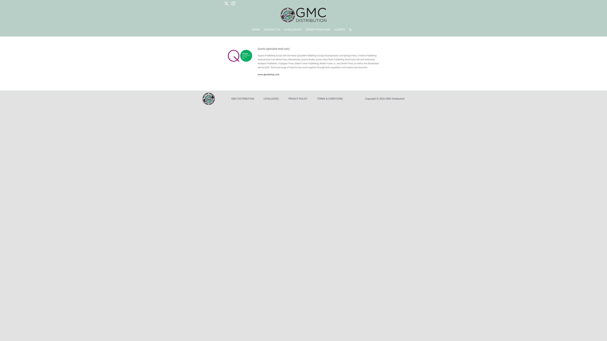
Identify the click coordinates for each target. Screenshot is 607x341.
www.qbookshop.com (268, 74)
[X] (226, 3)
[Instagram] (233, 3)
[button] (350, 29)
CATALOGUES (271, 98)
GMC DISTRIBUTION (242, 98)
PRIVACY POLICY (297, 98)
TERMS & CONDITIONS (330, 98)
